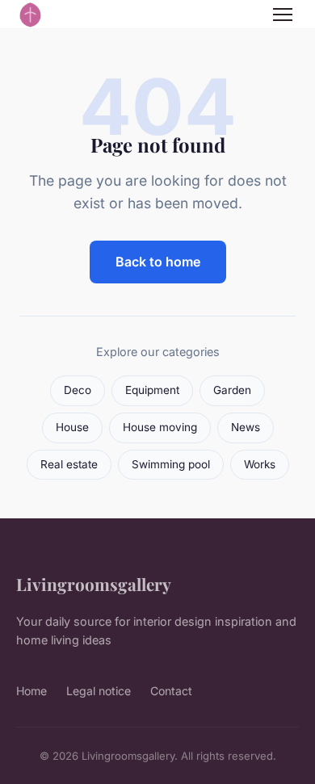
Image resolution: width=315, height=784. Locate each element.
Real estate (69, 464)
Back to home (158, 262)
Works (259, 464)
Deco (77, 390)
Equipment (152, 390)
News (245, 427)
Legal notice (98, 691)
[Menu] (283, 14)
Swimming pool (171, 464)
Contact (171, 691)
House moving (160, 427)
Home (31, 691)
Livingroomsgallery (93, 583)
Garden (232, 390)
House (72, 427)
